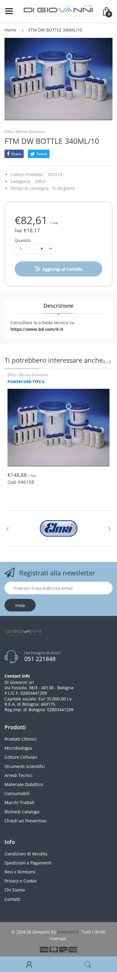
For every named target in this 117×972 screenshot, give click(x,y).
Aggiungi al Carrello (62, 269)
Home (10, 30)
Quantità (23, 240)
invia (20, 605)
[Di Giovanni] (58, 11)
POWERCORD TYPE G (26, 381)
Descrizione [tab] (59, 305)
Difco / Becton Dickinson (24, 131)
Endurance (68, 932)
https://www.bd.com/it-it (36, 329)
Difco (40, 181)
